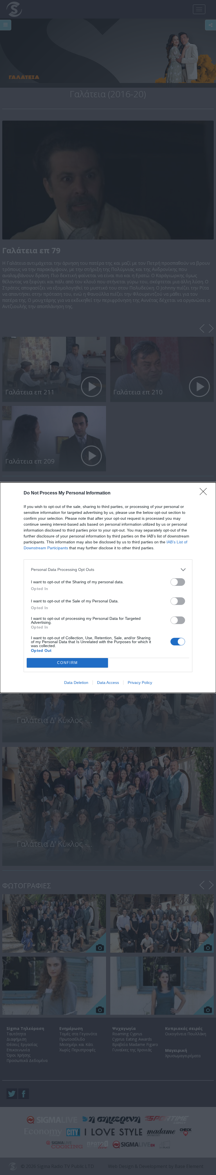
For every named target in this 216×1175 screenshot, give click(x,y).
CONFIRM (67, 663)
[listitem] (108, 570)
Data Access (108, 682)
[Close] (205, 493)
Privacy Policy (140, 682)
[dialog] (108, 587)
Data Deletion (76, 682)
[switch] (177, 582)
